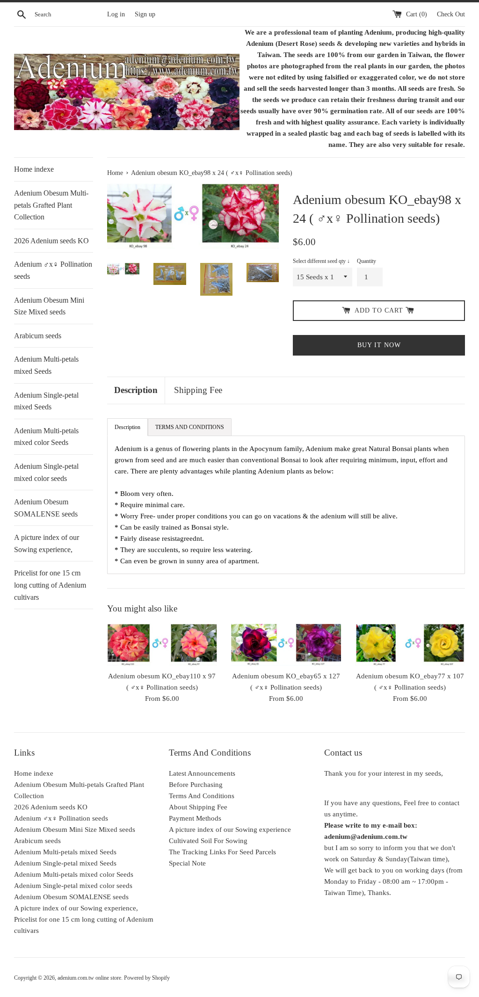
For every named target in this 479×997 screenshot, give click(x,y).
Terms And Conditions (201, 796)
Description (136, 390)
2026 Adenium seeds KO (51, 241)
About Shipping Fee (198, 807)
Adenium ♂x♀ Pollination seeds (53, 270)
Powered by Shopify (147, 978)
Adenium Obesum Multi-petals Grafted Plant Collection (51, 205)
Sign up (145, 14)
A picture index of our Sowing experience (230, 829)
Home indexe (34, 169)
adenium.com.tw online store (89, 978)
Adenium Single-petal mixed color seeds (46, 472)
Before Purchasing (196, 784)
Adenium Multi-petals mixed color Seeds (46, 437)
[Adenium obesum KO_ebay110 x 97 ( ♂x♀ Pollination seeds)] (162, 644)
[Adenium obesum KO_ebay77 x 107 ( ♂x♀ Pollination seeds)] (410, 644)
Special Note (187, 863)
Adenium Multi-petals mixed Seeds (46, 365)
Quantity (366, 261)
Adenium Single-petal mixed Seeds (46, 401)
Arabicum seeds (37, 336)
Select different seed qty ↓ (321, 261)
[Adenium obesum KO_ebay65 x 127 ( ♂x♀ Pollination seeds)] (286, 644)
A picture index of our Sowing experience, (46, 543)
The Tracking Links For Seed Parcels (222, 852)
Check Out (451, 14)
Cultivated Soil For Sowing (208, 840)
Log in (116, 14)
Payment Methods (195, 818)
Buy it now (379, 345)
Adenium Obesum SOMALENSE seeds (46, 508)
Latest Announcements (202, 773)
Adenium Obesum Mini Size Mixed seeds (49, 306)
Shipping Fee (198, 390)
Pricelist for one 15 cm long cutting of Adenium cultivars (50, 585)
